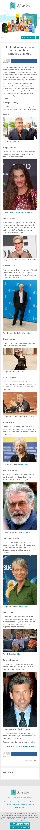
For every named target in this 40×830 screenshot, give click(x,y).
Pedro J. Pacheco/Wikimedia (21, 212)
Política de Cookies (20, 821)
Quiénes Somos (23, 802)
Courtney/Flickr (14, 142)
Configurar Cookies (20, 828)
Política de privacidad (27, 804)
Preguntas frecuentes (10, 802)
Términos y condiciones (12, 804)
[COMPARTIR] (24, 61)
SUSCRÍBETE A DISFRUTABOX (20, 746)
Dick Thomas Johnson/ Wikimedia (23, 260)
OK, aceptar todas (20, 824)
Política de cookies (19, 807)
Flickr (22, 372)
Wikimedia (26, 333)
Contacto (32, 802)
